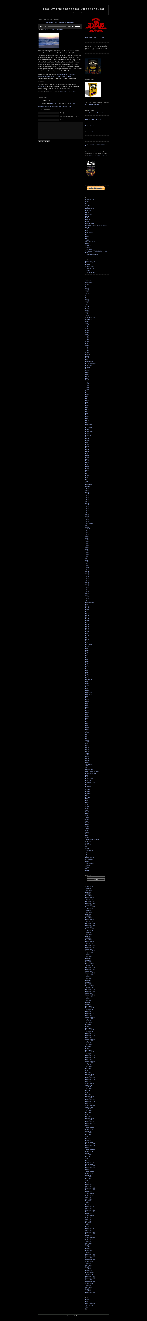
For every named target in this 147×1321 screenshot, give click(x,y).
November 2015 (90, 1124)
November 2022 (90, 969)
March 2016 (88, 1116)
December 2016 (90, 1100)
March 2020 (88, 1028)
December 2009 (90, 1254)
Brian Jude (53, 103)
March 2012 (88, 1204)
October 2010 (89, 1236)
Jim (86, 525)
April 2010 (88, 1247)
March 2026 (88, 896)
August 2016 (89, 1107)
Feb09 (87, 439)
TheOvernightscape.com (98, 155)
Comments (90, 1303)
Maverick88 (88, 644)
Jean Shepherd (89, 523)
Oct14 (87, 742)
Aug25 (87, 350)
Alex (86, 279)
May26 (87, 677)
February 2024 (89, 941)
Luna (86, 604)
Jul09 (87, 534)
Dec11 (87, 396)
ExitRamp (88, 435)
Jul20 (87, 554)
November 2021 (90, 991)
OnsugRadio (89, 769)
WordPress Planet (90, 272)
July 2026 (88, 888)
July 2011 (88, 1219)
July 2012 (88, 1197)
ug (86, 856)
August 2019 (89, 1041)
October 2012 (89, 1191)
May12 (87, 652)
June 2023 (88, 956)
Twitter (94, 131)
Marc (86, 641)
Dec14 (87, 402)
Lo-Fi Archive (89, 232)
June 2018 (88, 1067)
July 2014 (88, 1153)
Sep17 (87, 823)
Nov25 (87, 729)
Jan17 (87, 505)
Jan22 (87, 514)
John (86, 532)
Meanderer (88, 679)
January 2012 (89, 1208)
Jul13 (87, 542)
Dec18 (87, 409)
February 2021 (89, 1008)
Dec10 (87, 212)
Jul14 (87, 543)
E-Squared (88, 428)
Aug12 (87, 326)
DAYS (87, 380)
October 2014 (89, 1147)
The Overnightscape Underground (74, 8)
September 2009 (90, 1259)
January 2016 (89, 1120)
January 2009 (89, 1274)
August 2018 (89, 1063)
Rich (86, 799)
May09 (87, 646)
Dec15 (87, 404)
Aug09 (87, 321)
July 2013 (88, 1175)
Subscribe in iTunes (92, 125)
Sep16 (87, 821)
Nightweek (88, 694)
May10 (87, 648)
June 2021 (88, 1000)
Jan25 (87, 520)
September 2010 (90, 1237)
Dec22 (87, 417)
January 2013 (89, 1186)
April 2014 (88, 1158)
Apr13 (87, 292)
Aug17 (87, 336)
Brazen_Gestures (90, 363)
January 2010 (89, 1252)
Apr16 (87, 297)
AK (86, 203)
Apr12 (87, 290)
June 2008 (88, 1287)
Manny (87, 606)
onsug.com (41, 86)
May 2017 (88, 1090)
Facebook (95, 138)
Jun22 (87, 591)
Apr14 (87, 293)
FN (86, 474)
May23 (87, 672)
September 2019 (90, 1039)
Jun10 (87, 569)
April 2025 (88, 916)
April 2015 (88, 1136)
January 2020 (89, 1032)
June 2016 (88, 1111)
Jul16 (87, 547)
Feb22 (87, 463)
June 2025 (88, 912)
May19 (87, 665)
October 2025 (89, 905)
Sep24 (87, 836)
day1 (87, 382)
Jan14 (87, 499)
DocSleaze (88, 424)
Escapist (87, 433)
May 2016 (88, 1112)
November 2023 (90, 947)
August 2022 (89, 975)
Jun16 (87, 580)
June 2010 (88, 1243)
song (86, 847)
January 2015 (89, 1142)
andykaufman (89, 282)
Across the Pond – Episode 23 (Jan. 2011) (60, 22)
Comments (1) (73, 91)
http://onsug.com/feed (93, 119)
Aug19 (87, 339)
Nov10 (87, 236)
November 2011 (90, 1212)
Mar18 (87, 624)
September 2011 (90, 1215)
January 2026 (89, 899)
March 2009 (88, 1270)
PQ (86, 784)
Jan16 (87, 503)
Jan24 (87, 518)
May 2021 (88, 1002)
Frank (87, 475)
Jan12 (87, 496)
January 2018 (89, 1076)
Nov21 (87, 722)
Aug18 (87, 338)
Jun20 (87, 587)
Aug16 (87, 334)
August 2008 (89, 1283)
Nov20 (87, 720)
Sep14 (87, 817)
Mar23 (87, 633)
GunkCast (88, 483)
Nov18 (87, 716)
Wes (86, 869)
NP (86, 238)
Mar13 (87, 615)
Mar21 (87, 630)
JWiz (86, 600)
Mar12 (87, 613)
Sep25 (87, 837)
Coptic (87, 376)
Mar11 (87, 234)
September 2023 (90, 951)
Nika (86, 696)
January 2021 (89, 1010)
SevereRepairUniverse (92, 839)
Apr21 (87, 306)
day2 (87, 383)
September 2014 (90, 1149)
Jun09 (87, 567)
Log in (87, 1299)
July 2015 (88, 1131)
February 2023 (89, 964)
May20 (87, 666)
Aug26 (87, 352)
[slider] (78, 26)
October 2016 (89, 1103)
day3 (87, 385)
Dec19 (87, 411)
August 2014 (89, 1151)
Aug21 (87, 343)
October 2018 (89, 1059)
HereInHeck (88, 485)
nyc (86, 731)
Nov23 (87, 725)
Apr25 (87, 314)
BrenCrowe (88, 365)
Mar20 (87, 628)
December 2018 (90, 1055)
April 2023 (88, 960)
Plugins (87, 265)
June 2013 (88, 1177)
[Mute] (73, 26)
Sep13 (87, 815)
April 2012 (88, 1202)
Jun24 (87, 595)
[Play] (41, 26)
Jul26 (87, 565)
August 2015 (89, 1129)
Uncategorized (89, 858)
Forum (87, 221)
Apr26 (87, 315)
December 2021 (90, 989)
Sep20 (87, 828)
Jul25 (87, 564)
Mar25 (87, 637)
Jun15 (87, 578)
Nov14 (87, 709)
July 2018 (88, 1065)
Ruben (87, 802)
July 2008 (88, 1285)
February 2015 (89, 1140)
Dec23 (87, 418)
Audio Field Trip (90, 317)
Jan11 (61, 91)
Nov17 (87, 714)
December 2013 (90, 1166)
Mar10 (87, 609)
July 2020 (88, 1021)
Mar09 (87, 608)
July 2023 (88, 954)
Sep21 (87, 830)
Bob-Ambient (89, 361)
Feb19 (87, 457)
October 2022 (89, 971)
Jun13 (87, 575)
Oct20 (87, 753)
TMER (87, 852)
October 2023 (89, 949)
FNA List (87, 220)
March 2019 (88, 1050)
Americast (88, 281)
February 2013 (89, 1184)
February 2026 (89, 897)
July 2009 (88, 1263)
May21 (87, 668)
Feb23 (87, 464)
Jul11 (86, 538)
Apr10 (87, 286)
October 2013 (89, 1169)
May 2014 (88, 1157)
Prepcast (88, 786)
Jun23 (87, 593)
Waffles (87, 865)
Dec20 (87, 413)
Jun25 (87, 597)
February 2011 (89, 1228)
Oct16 (87, 746)
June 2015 (88, 1133)
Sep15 (87, 819)
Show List (88, 245)
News (87, 690)
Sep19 (87, 826)
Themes (87, 270)
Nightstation (88, 692)
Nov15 (87, 711)
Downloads (88, 214)
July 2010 (88, 1241)
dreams (87, 426)
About (87, 201)
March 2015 (88, 1138)
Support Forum (89, 268)
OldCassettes (89, 764)
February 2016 (89, 1118)
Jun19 (87, 586)
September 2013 (90, 1171)
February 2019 (89, 1052)
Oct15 (87, 744)
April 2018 (88, 1070)
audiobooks (88, 319)
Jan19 (87, 508)
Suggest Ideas (89, 266)
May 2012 (88, 1201)
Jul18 (87, 551)
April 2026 (88, 894)
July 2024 (88, 932)
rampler (87, 791)
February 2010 (89, 1250)
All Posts (87, 205)
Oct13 (87, 740)
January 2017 (89, 1098)
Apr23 (87, 310)
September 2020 (90, 1017)
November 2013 (90, 1168)
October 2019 (89, 1037)
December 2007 (90, 1292)
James (87, 488)
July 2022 (88, 976)
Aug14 (87, 330)
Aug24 (87, 349)
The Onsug (88, 249)
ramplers (88, 793)
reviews (87, 797)
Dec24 (87, 420)
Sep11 (87, 812)
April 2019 (88, 1048)
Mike (86, 681)
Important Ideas (89, 223)
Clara (87, 374)
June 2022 (88, 978)
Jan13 (87, 497)
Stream (87, 247)
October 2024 (89, 927)
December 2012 (90, 1188)
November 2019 (90, 1035)
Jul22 (87, 558)
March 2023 (88, 962)
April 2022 (88, 982)
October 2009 (89, 1258)
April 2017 (88, 1092)
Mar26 (87, 639)
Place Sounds (89, 779)
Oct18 (87, 749)
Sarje (86, 804)
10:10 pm (72, 103)
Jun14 (87, 576)
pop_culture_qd (90, 782)
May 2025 (88, 914)
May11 (87, 650)
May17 (87, 661)
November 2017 (90, 1079)
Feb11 (87, 216)
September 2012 (90, 1193)
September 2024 (90, 929)
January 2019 (89, 1054)
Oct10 (87, 240)
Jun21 (87, 589)
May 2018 (88, 1068)
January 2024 (89, 943)
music (87, 685)
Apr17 (87, 299)
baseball (87, 354)
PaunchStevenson (90, 773)
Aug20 (87, 341)
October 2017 (89, 1081)
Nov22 (87, 723)
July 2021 (88, 998)
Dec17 (87, 407)
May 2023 (88, 958)
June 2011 (88, 1221)
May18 (87, 663)
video (87, 861)
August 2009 (89, 1261)
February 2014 (89, 1162)
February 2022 (89, 986)
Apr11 (87, 288)
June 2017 (88, 1089)
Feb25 (87, 468)
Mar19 (87, 626)
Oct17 (87, 747)
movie (87, 683)
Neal (86, 689)
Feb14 (87, 448)
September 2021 (90, 995)
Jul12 (87, 540)
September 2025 (90, 907)
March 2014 (88, 1160)
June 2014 (88, 1155)
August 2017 (89, 1085)
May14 (87, 655)
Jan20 (87, 510)
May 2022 (88, 980)
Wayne (87, 867)
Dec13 (87, 400)
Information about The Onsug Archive (96, 225)
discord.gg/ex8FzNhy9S (93, 104)
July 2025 (88, 910)
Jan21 (87, 512)
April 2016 (88, 1114)
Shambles (88, 841)
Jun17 (87, 582)
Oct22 (87, 757)
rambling (88, 790)
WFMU (87, 870)
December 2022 (90, 967)
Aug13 (87, 328)
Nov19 (87, 718)
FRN (86, 477)
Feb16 (87, 452)
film (86, 472)
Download (60, 30)
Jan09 (87, 490)
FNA (86, 218)
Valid (89, 1305)
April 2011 (88, 1225)
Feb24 (87, 466)
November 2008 (90, 1278)
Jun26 (87, 598)
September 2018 (90, 1061)
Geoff (86, 481)
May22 (87, 670)
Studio (87, 848)
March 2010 (88, 1248)
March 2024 (88, 940)
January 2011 (89, 1230)
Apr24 (87, 312)
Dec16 (87, 406)
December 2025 (90, 901)
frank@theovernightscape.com (96, 112)
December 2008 (90, 1276)
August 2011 (89, 1217)
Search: (88, 875)
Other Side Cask (90, 242)
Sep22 (87, 832)
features (87, 437)
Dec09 (87, 393)
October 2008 (89, 1280)
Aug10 (87, 207)
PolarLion (88, 780)
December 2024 (90, 923)
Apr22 (87, 308)
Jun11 (87, 571)
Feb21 (87, 461)
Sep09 (87, 808)
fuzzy (86, 479)
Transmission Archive (91, 254)
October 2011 (89, 1214)
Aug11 (87, 325)
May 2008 (88, 1289)
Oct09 (87, 733)
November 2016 (90, 1101)
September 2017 (90, 1083)
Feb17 (87, 453)
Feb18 (87, 455)
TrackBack (66, 106)
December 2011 (90, 1210)
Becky (87, 356)
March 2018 (88, 1072)
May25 (87, 676)
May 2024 (88, 936)
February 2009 (89, 1272)
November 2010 (90, 1234)
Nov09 (87, 700)
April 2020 (88, 1026)
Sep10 (87, 243)
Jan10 (87, 492)
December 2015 (90, 1122)
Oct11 (87, 736)
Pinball (87, 777)
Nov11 (87, 703)
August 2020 (89, 1019)
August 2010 (89, 1239)
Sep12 (87, 814)
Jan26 (87, 521)
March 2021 (88, 1006)
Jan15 (87, 501)
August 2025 (89, 908)
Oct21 (87, 755)
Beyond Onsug (89, 209)
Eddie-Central (89, 431)
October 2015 (89, 1125)
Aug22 (87, 345)
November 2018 (90, 1057)
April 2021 (88, 1004)
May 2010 (88, 1245)
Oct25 (87, 762)
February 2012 (89, 1206)
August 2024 (89, 930)
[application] (60, 26)
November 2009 (90, 1256)
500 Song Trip (89, 199)
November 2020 (90, 1013)
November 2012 (90, 1190)
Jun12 (87, 573)
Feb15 (87, 450)
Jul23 (87, 560)
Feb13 (87, 446)
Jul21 (87, 556)
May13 (87, 654)
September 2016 (90, 1105)
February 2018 (89, 1074)
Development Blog (90, 261)
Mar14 (87, 617)
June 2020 (88, 1022)
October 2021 (89, 993)
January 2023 (89, 965)
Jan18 (87, 507)
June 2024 (88, 934)
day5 (87, 389)
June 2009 (88, 1265)
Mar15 (87, 619)
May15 (87, 657)
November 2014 (90, 1146)
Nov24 (87, 727)
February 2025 (89, 919)
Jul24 (87, 562)
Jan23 (87, 516)
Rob (86, 801)
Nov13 (87, 707)
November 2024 (90, 925)
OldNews (88, 766)
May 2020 (88, 1024)
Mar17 (87, 622)
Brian (86, 369)
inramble (88, 486)
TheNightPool (89, 850)
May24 (87, 674)
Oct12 (87, 738)
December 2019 (90, 1033)
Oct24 (87, 760)
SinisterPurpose (90, 845)
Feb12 (87, 444)
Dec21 (87, 415)
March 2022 (88, 984)
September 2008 (90, 1281)
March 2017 (88, 1094)
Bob (86, 360)
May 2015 (88, 1135)
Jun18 (87, 584)
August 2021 (89, 997)
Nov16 (87, 712)
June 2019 (88, 1044)
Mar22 (87, 632)
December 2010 (90, 1232)
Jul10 (87, 229)
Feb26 (87, 470)
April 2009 (88, 1269)
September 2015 (90, 1127)
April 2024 (88, 938)
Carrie (87, 371)
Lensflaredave (89, 602)
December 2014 (90, 1144)
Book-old (88, 210)
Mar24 (87, 635)
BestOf (87, 358)
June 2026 (88, 890)
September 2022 (90, 973)
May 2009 (88, 1267)
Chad (87, 372)
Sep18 (87, 825)
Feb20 (87, 459)
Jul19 (87, 553)
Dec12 (87, 398)
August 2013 (89, 1173)
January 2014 (89, 1164)
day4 (87, 387)
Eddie (87, 429)
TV (86, 854)
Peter (86, 775)
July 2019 (88, 1043)
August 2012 (89, 1195)
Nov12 (87, 705)
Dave (86, 378)
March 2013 (88, 1182)
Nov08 (87, 698)
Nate (86, 687)
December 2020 (90, 1011)
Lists (86, 231)
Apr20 (87, 304)
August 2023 (89, 953)
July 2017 (88, 1087)
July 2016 (88, 1109)
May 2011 (88, 1223)
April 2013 (88, 1180)
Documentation (89, 263)
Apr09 (87, 284)
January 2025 (89, 921)
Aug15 (87, 332)
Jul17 (87, 549)
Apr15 (87, 295)
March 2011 (88, 1226)
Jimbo (87, 527)
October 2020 (89, 1015)
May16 (87, 659)
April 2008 (88, 1291)
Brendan (87, 367)
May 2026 (88, 892)
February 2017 (89, 1096)
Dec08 (87, 391)
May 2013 (88, 1179)
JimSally (87, 529)
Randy (87, 795)
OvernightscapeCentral (92, 771)
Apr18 (87, 301)
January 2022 (89, 987)
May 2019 (88, 1046)
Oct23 (87, 758)
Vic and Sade (89, 859)
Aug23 (87, 347)
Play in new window (50, 30)
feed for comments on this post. (49, 106)
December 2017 (90, 1078)
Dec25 (87, 422)
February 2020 (89, 1030)
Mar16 (87, 620)
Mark (65, 91)
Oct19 (87, 751)
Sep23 (87, 834)
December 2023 (90, 945)
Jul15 (87, 545)
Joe (86, 531)
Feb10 (87, 440)
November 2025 (90, 903)
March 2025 (88, 918)
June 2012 (88, 1199)
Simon (87, 843)
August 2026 (89, 886)
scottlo (87, 806)
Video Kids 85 (89, 863)
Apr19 (87, 303)
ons (86, 768)
